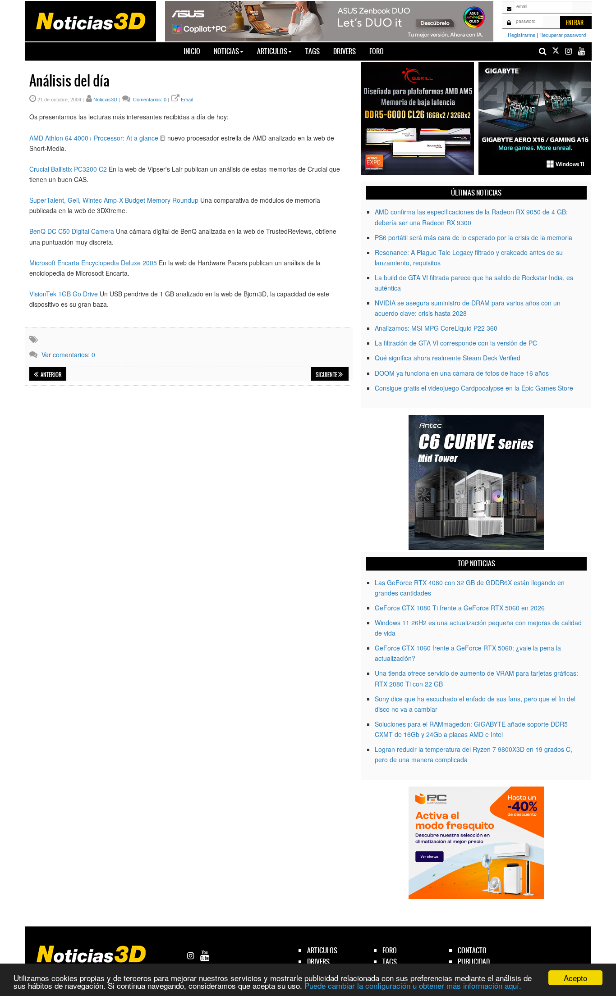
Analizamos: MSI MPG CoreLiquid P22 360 (436, 327)
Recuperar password (562, 34)
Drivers (344, 51)
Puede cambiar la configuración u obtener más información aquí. (412, 985)
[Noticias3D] (90, 20)
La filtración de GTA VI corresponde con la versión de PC (456, 342)
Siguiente (327, 375)
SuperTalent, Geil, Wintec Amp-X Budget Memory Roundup (113, 200)
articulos (322, 950)
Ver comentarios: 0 (68, 354)
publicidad (474, 961)
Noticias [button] (226, 51)
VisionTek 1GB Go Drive (63, 293)
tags (389, 961)
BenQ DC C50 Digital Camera (71, 231)
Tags (312, 51)
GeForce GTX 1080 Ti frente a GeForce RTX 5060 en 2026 (460, 607)
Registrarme (521, 34)
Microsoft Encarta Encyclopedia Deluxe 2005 (93, 262)
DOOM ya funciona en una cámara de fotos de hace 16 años (462, 372)
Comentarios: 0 (149, 99)
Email (187, 99)
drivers (318, 961)
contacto (472, 950)
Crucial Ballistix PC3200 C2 (68, 168)
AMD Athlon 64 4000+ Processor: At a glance (93, 137)
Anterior (51, 375)
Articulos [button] (272, 51)
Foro (376, 51)
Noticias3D (105, 99)
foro (389, 950)
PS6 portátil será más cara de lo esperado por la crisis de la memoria (473, 237)
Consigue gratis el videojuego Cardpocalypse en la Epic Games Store (474, 387)
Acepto (575, 977)
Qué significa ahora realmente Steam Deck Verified (447, 357)
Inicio (195, 50)
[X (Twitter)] (555, 51)
